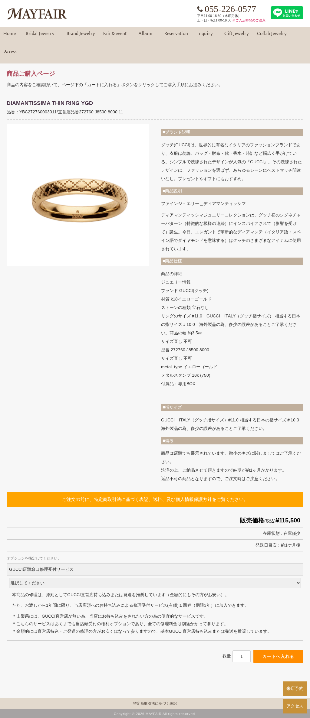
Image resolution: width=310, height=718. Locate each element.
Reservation (176, 36)
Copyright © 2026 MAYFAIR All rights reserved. (155, 714)
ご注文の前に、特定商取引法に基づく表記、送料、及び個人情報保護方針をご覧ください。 (155, 499)
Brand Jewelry (80, 36)
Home (9, 36)
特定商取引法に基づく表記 (155, 703)
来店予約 (294, 688)
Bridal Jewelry (40, 36)
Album (145, 36)
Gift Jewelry (236, 36)
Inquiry (205, 36)
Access (10, 54)
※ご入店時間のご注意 (248, 20)
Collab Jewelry (272, 36)
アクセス (294, 705)
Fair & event (115, 36)
